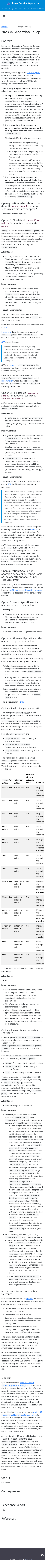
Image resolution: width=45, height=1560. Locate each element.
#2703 (21, 702)
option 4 (29, 1298)
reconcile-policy (33, 72)
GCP (3, 342)
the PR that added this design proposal (25, 590)
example (34, 529)
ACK (5, 327)
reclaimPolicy (7, 381)
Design (4, 26)
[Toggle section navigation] (4, 16)
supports (13, 365)
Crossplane (6, 332)
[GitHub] (42, 1555)
